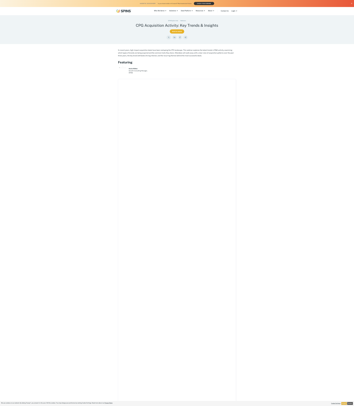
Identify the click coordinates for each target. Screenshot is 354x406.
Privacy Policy (108, 403)
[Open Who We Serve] (165, 11)
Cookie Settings (336, 403)
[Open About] (213, 11)
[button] (168, 37)
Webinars (183, 20)
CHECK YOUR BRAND (204, 3)
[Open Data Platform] (192, 11)
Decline (350, 403)
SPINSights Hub (173, 20)
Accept (344, 403)
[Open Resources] (204, 11)
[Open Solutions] (177, 11)
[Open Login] (236, 11)
